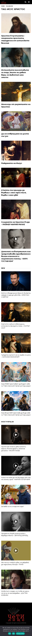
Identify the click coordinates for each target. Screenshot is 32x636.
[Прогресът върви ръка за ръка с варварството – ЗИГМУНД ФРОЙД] (16, 521)
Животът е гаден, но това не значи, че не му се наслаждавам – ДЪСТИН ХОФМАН (15, 593)
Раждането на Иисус (11, 163)
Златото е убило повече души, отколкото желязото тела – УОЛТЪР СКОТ (15, 326)
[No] (30, 631)
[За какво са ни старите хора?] (16, 494)
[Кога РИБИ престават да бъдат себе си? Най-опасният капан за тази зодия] (16, 372)
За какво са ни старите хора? (12, 506)
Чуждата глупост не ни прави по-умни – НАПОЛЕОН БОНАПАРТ (16, 356)
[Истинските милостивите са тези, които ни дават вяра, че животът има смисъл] (16, 57)
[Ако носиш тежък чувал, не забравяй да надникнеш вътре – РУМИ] (16, 550)
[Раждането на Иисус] (16, 150)
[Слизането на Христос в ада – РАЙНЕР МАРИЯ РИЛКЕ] (16, 209)
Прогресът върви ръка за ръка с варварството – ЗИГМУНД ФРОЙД (14, 534)
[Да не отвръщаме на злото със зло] (16, 121)
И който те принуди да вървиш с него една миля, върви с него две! (13, 192)
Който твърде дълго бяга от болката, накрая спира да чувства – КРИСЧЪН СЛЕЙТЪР (16, 295)
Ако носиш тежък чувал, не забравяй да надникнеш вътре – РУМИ (15, 563)
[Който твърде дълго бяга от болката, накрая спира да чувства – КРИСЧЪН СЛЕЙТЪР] (16, 281)
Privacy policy (20, 633)
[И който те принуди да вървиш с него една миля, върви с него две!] (16, 177)
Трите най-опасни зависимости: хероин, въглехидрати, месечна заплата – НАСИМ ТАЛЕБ (13, 449)
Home (2, 6)
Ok (9, 633)
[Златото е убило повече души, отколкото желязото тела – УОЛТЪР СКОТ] (16, 312)
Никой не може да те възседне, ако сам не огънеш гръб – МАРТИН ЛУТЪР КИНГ (16, 478)
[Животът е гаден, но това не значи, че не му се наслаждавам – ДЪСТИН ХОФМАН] (16, 579)
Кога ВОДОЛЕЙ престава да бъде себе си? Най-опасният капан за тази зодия (15, 414)
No (13, 633)
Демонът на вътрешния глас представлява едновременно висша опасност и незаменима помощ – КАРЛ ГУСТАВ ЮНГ (16, 256)
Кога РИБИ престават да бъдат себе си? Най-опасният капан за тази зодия (15, 385)
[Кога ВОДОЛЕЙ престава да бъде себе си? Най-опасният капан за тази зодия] (16, 401)
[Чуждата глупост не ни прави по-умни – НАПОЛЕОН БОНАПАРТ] (16, 343)
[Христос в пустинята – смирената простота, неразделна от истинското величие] (16, 23)
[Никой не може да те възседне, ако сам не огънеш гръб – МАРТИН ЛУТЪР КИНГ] (16, 465)
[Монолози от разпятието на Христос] (16, 91)
